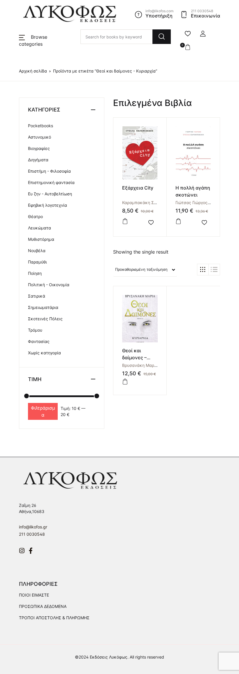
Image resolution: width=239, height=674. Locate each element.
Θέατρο (35, 216)
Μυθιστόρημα (41, 239)
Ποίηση (35, 273)
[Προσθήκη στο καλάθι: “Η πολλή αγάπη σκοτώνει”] (178, 221)
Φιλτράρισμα (43, 411)
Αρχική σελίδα (33, 70)
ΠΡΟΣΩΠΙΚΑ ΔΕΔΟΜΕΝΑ (42, 606)
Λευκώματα (39, 227)
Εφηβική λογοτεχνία (47, 205)
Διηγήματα (38, 159)
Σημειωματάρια (43, 307)
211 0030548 (32, 534)
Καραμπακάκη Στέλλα (143, 202)
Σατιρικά (36, 295)
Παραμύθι (37, 261)
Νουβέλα (36, 250)
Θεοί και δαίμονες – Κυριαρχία (134, 357)
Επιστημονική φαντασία (51, 182)
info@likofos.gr (33, 526)
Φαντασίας (39, 341)
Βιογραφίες (39, 148)
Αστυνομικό (39, 137)
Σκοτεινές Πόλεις (45, 318)
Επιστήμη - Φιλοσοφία (49, 171)
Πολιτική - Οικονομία (48, 284)
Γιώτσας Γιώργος (191, 202)
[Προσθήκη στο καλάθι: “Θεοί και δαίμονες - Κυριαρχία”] (125, 381)
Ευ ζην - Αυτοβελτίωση (50, 193)
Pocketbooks (40, 125)
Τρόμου (35, 330)
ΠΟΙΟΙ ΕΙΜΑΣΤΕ (34, 594)
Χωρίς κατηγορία (44, 352)
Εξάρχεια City (137, 188)
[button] (202, 33)
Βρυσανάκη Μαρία (140, 365)
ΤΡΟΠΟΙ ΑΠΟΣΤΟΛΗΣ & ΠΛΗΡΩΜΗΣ (54, 617)
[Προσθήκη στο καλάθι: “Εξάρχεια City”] (125, 221)
